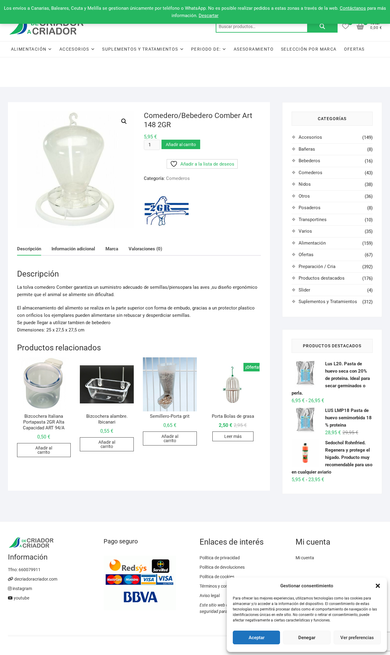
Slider (304, 290)
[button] (378, 586)
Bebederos (309, 160)
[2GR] (167, 211)
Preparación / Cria (317, 266)
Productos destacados (322, 278)
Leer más (233, 436)
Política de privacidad (220, 557)
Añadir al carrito (181, 144)
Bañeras (307, 149)
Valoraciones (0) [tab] (145, 249)
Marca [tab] (111, 249)
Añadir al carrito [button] (43, 450)
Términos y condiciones (221, 586)
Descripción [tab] (29, 249)
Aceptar (256, 637)
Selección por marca (309, 49)
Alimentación (29, 49)
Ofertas (354, 49)
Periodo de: (206, 49)
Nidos (305, 184)
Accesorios (74, 49)
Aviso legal (210, 595)
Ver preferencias (357, 637)
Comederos (178, 178)
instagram (22, 588)
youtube (21, 598)
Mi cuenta (305, 557)
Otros (304, 196)
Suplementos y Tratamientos (140, 49)
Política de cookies (217, 576)
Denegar (306, 637)
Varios (305, 231)
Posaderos (310, 207)
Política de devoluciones (222, 567)
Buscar (322, 26)
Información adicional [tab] (73, 249)
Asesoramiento (254, 49)
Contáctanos (353, 8)
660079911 (30, 569)
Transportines (313, 219)
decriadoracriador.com (35, 579)
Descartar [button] (208, 15)
